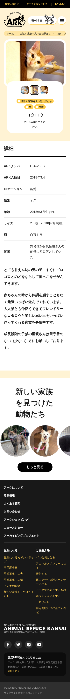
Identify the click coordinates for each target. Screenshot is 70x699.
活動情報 (9, 495)
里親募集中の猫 (13, 579)
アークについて (13, 487)
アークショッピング (16, 519)
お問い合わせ (12, 511)
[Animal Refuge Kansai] (14, 19)
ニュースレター (13, 527)
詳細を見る (13, 670)
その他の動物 (12, 585)
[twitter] (18, 645)
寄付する (41, 573)
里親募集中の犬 (13, 573)
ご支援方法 (43, 550)
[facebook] (8, 645)
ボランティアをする (48, 596)
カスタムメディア (32, 693)
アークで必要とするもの (51, 589)
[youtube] (39, 645)
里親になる (11, 550)
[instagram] (29, 645)
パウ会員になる (45, 557)
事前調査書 (11, 567)
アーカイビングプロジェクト (21, 535)
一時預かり (43, 602)
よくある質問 (12, 503)
